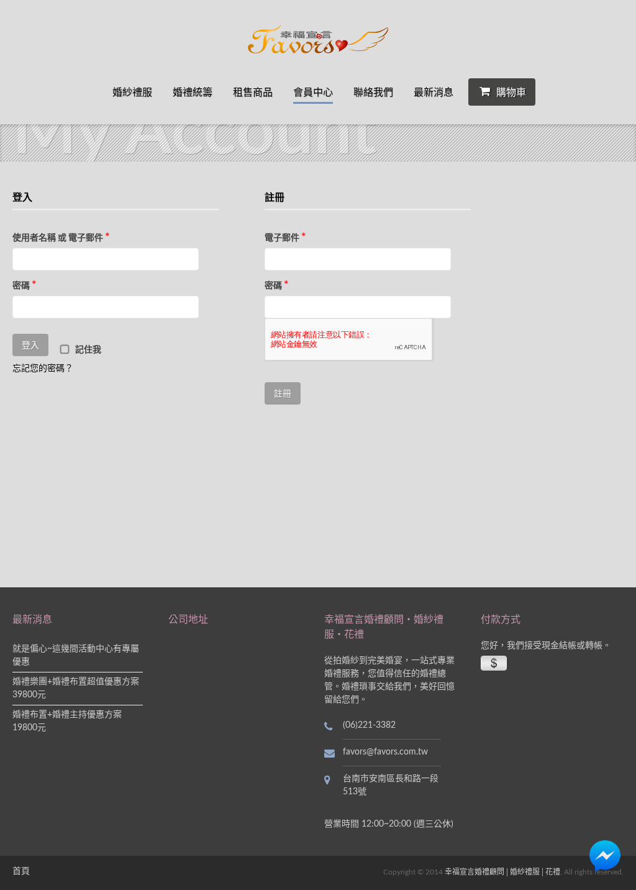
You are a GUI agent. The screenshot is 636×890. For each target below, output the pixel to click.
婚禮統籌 (192, 92)
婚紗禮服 (132, 92)
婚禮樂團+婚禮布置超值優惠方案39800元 (75, 688)
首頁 (21, 871)
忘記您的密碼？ (42, 368)
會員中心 (313, 92)
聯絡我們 (373, 92)
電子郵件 (285, 237)
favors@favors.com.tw (385, 752)
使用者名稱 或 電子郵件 (61, 237)
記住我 (87, 350)
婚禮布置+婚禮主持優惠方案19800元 (67, 721)
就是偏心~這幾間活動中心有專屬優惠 (75, 655)
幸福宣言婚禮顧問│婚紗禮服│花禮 (502, 872)
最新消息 (433, 92)
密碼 (24, 285)
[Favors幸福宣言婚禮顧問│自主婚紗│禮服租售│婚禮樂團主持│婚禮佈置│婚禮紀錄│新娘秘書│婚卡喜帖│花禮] (318, 39)
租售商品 (253, 92)
